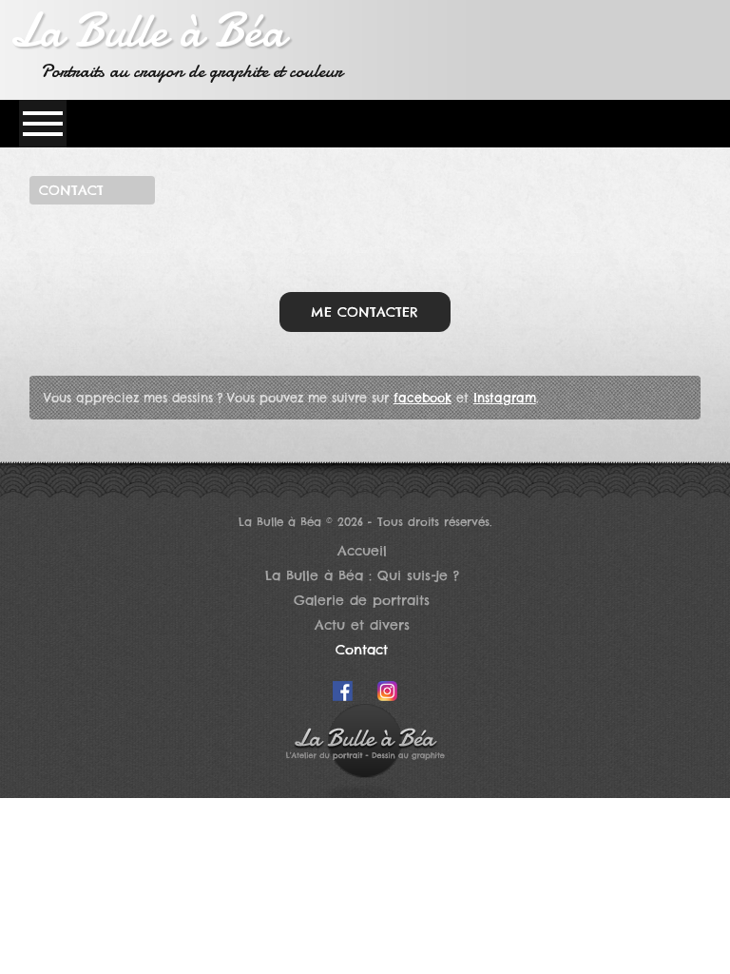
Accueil (362, 550)
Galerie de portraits (362, 600)
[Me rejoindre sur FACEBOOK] (343, 696)
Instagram (504, 397)
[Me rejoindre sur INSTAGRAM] (387, 696)
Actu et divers (362, 624)
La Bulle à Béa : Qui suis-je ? (362, 575)
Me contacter (364, 312)
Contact (362, 649)
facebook (422, 397)
